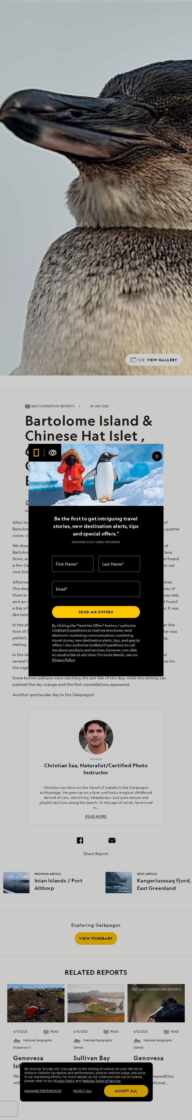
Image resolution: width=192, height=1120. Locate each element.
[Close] (157, 456)
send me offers (96, 612)
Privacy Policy (63, 659)
